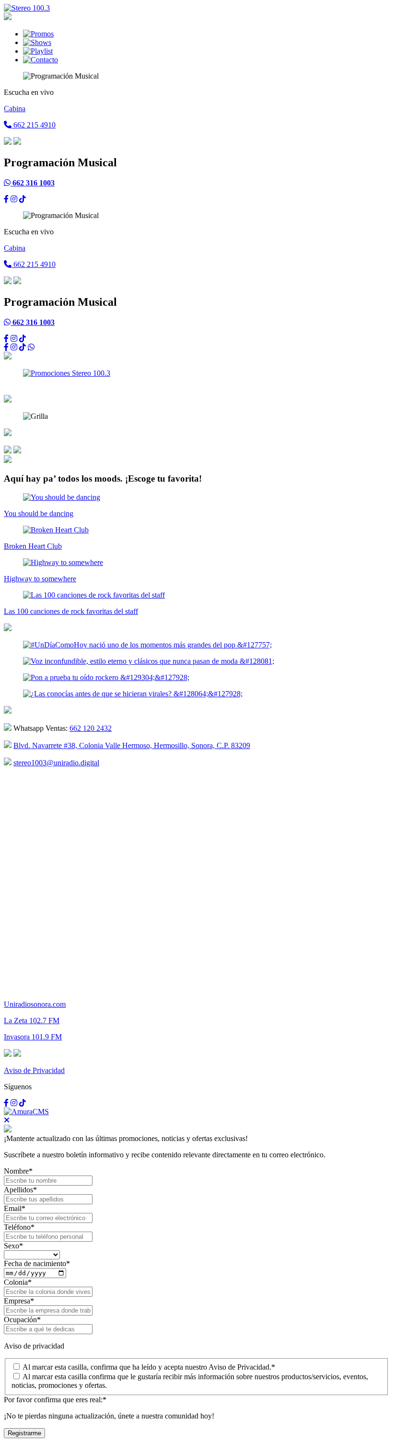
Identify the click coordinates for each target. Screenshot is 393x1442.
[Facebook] (6, 199)
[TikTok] (22, 199)
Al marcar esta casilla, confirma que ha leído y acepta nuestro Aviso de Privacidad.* (149, 1367)
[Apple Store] (17, 451)
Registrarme (24, 1433)
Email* (14, 1208)
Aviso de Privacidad (34, 1070)
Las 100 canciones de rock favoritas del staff (71, 611)
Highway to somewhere (40, 579)
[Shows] (37, 42)
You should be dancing (38, 513)
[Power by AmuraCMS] (26, 1111)
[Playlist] (38, 51)
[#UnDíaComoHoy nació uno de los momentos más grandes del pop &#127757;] (147, 645)
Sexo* (13, 1246)
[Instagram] (14, 199)
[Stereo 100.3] (27, 8)
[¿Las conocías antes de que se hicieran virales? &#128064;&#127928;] (133, 694)
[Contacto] (40, 60)
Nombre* (18, 1171)
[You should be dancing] (61, 497)
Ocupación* (22, 1319)
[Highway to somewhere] (63, 562)
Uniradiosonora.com (35, 1004)
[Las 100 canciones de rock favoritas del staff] (94, 595)
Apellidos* (20, 1190)
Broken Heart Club (33, 546)
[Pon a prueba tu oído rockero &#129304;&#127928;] (106, 677)
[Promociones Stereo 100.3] (66, 373)
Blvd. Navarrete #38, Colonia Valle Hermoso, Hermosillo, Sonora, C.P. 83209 (131, 745)
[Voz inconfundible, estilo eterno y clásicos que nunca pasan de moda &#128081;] (148, 661)
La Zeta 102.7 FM (31, 1020)
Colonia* (18, 1282)
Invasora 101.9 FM (33, 1037)
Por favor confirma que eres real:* (55, 1400)
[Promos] (38, 34)
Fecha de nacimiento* (37, 1263)
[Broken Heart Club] (56, 530)
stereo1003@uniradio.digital (56, 763)
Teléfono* (19, 1227)
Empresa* (19, 1301)
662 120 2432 (90, 728)
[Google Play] (8, 451)
